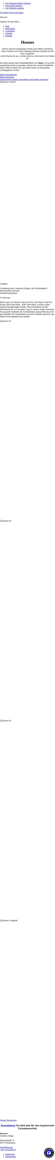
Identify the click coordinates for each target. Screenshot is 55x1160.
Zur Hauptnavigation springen (18, 3)
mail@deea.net (6, 1147)
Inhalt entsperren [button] (7, 77)
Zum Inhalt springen (13, 6)
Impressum (10, 1154)
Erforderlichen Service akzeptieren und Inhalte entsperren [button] (24, 79)
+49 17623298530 (8, 1150)
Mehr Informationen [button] (8, 75)
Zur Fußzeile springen (14, 8)
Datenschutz (10, 1156)
